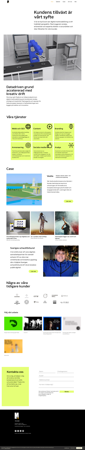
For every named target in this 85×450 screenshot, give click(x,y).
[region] (21, 132)
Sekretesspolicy (7, 448)
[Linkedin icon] (20, 431)
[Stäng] (83, 448)
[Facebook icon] (15, 431)
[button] (17, 421)
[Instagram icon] (18, 431)
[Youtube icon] (23, 431)
